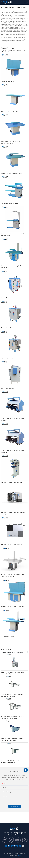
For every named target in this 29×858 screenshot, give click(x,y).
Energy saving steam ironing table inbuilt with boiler (13, 266)
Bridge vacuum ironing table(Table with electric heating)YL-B (12, 142)
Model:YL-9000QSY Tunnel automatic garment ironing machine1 (12, 717)
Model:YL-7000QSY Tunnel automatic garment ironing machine (12, 739)
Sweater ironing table (7, 81)
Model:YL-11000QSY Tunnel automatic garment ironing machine (12, 695)
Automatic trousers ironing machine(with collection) (13, 513)
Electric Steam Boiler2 (7, 358)
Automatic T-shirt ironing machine (11, 544)
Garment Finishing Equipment (8, 652)
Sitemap (20, 855)
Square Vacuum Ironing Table (9, 111)
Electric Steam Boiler (7, 298)
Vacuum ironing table (7, 636)
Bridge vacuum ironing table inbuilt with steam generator (13, 234)
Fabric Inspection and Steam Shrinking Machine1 (12, 451)
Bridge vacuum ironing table (9, 203)
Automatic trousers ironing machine (11, 482)
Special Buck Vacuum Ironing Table (11, 173)
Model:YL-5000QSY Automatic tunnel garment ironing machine (12, 761)
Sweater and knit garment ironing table (12, 606)
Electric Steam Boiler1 (7, 328)
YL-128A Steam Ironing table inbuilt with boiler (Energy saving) (13, 575)
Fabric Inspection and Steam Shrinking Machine (12, 419)
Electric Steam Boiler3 (7, 388)
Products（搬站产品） (22, 652)
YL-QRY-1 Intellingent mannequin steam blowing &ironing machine (13, 673)
